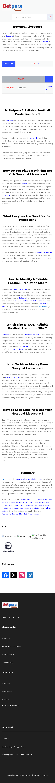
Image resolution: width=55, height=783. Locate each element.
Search (50, 17)
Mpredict (23, 514)
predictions (18, 349)
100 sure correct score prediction (26, 508)
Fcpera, (15, 514)
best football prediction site (28, 479)
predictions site (12, 377)
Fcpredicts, (7, 514)
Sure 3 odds (28, 502)
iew (50, 86)
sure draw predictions (24, 505)
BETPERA (6, 479)
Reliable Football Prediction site (28, 301)
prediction (43, 307)
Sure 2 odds (16, 502)
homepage (6, 195)
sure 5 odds (40, 502)
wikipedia (34, 138)
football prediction (33, 335)
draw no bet (25, 499)
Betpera (9, 36)
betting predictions (19, 289)
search (24, 184)
